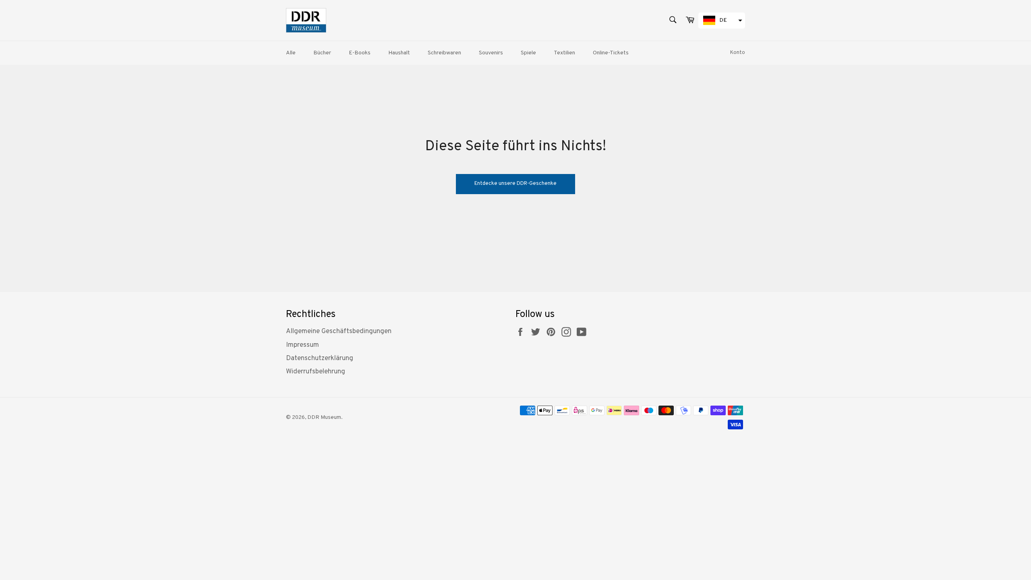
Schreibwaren (444, 53)
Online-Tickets (611, 53)
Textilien (564, 53)
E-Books (360, 53)
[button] (721, 20)
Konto (737, 53)
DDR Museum (324, 417)
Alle (291, 53)
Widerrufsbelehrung (315, 371)
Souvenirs (491, 53)
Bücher (322, 53)
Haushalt (399, 53)
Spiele (528, 53)
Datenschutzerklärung (319, 358)
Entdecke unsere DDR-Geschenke (515, 183)
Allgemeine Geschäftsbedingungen (338, 331)
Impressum (302, 345)
